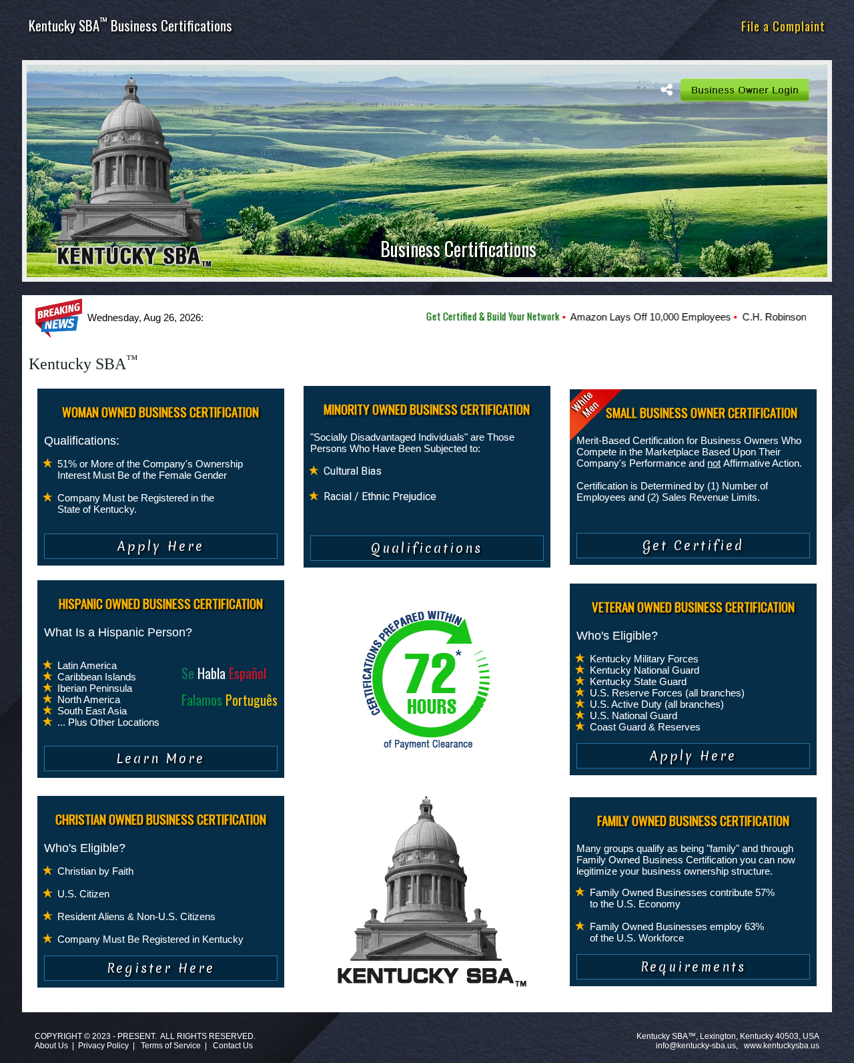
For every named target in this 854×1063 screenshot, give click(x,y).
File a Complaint (783, 25)
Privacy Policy (103, 1045)
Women (402, 25)
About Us (51, 1045)
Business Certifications (458, 248)
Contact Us (233, 1045)
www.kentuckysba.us (781, 1045)
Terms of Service (171, 1045)
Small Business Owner (539, 25)
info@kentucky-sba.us (696, 1045)
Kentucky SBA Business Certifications (130, 25)
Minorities (453, 25)
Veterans (622, 25)
